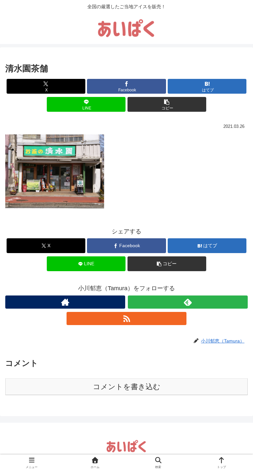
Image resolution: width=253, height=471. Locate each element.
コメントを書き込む (126, 387)
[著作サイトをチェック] (65, 302)
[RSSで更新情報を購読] (126, 318)
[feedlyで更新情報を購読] (188, 302)
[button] (166, 104)
